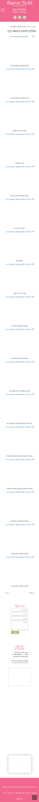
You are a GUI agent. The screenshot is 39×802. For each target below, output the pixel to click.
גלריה (29, 26)
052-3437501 (19, 9)
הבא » (6, 593)
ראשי (34, 26)
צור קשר (11, 793)
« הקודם (31, 593)
